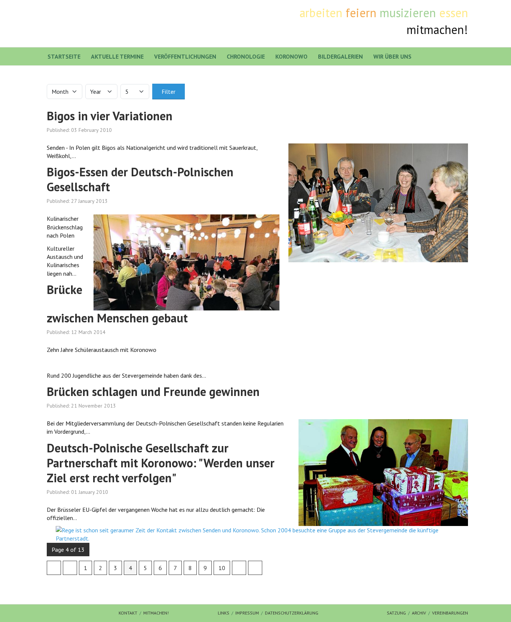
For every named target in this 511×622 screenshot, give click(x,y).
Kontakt (128, 613)
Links (223, 613)
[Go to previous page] (70, 568)
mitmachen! (156, 613)
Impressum (247, 613)
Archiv (419, 613)
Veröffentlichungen (185, 56)
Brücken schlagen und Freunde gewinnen (153, 391)
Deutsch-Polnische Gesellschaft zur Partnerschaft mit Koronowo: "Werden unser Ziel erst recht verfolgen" (161, 463)
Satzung (396, 613)
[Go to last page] (255, 568)
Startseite (64, 56)
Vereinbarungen (450, 613)
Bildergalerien (340, 56)
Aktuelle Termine (117, 56)
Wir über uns (392, 56)
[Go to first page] (54, 568)
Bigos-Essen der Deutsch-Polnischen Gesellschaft (140, 179)
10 (221, 568)
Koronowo (291, 56)
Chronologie (246, 56)
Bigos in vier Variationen (109, 116)
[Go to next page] (239, 568)
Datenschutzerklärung (291, 613)
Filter (168, 91)
